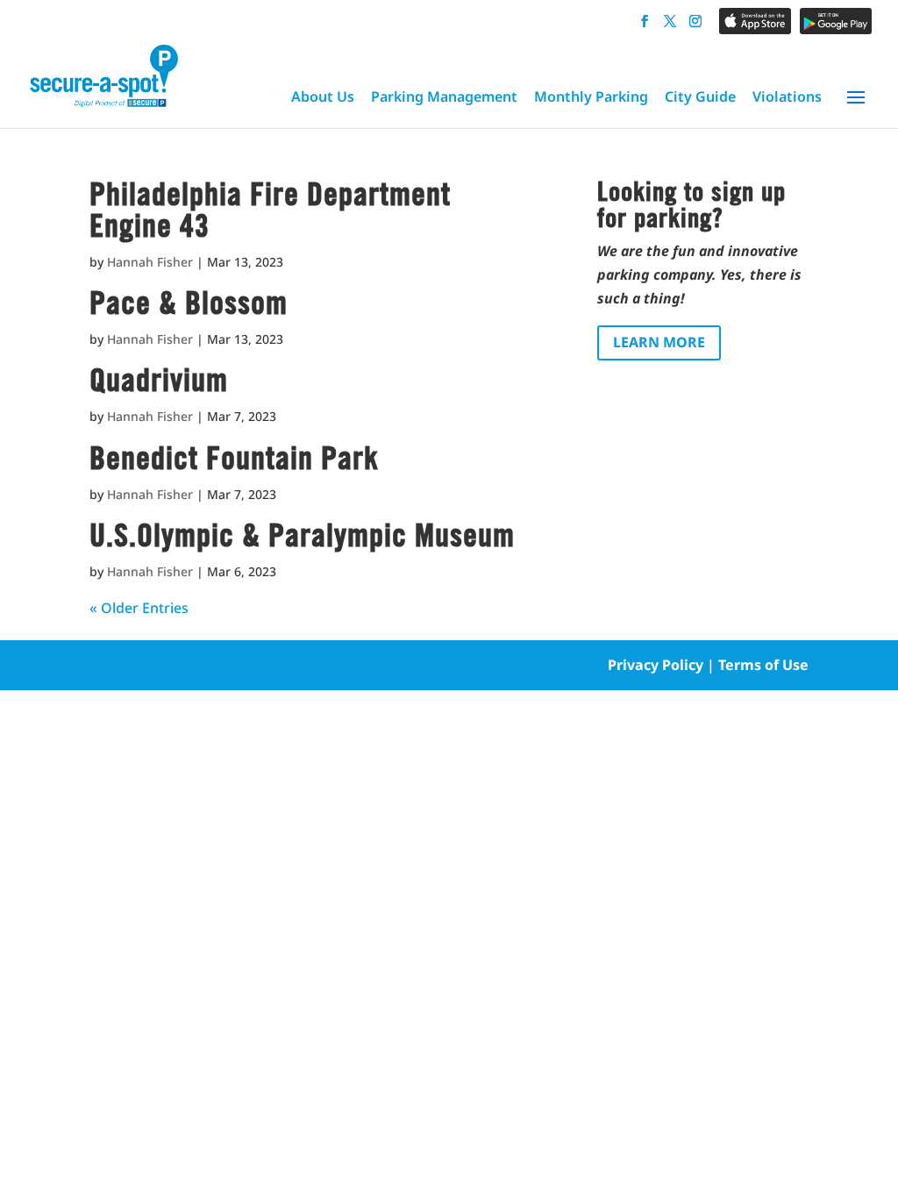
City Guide (700, 96)
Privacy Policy (655, 664)
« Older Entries (139, 607)
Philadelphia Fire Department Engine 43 (270, 210)
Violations (787, 96)
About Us (322, 96)
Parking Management (444, 96)
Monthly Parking (591, 96)
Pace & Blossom (188, 302)
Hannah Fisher (150, 261)
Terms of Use (763, 664)
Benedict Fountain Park (234, 458)
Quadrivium (158, 379)
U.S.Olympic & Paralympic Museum (302, 535)
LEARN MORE (659, 342)
